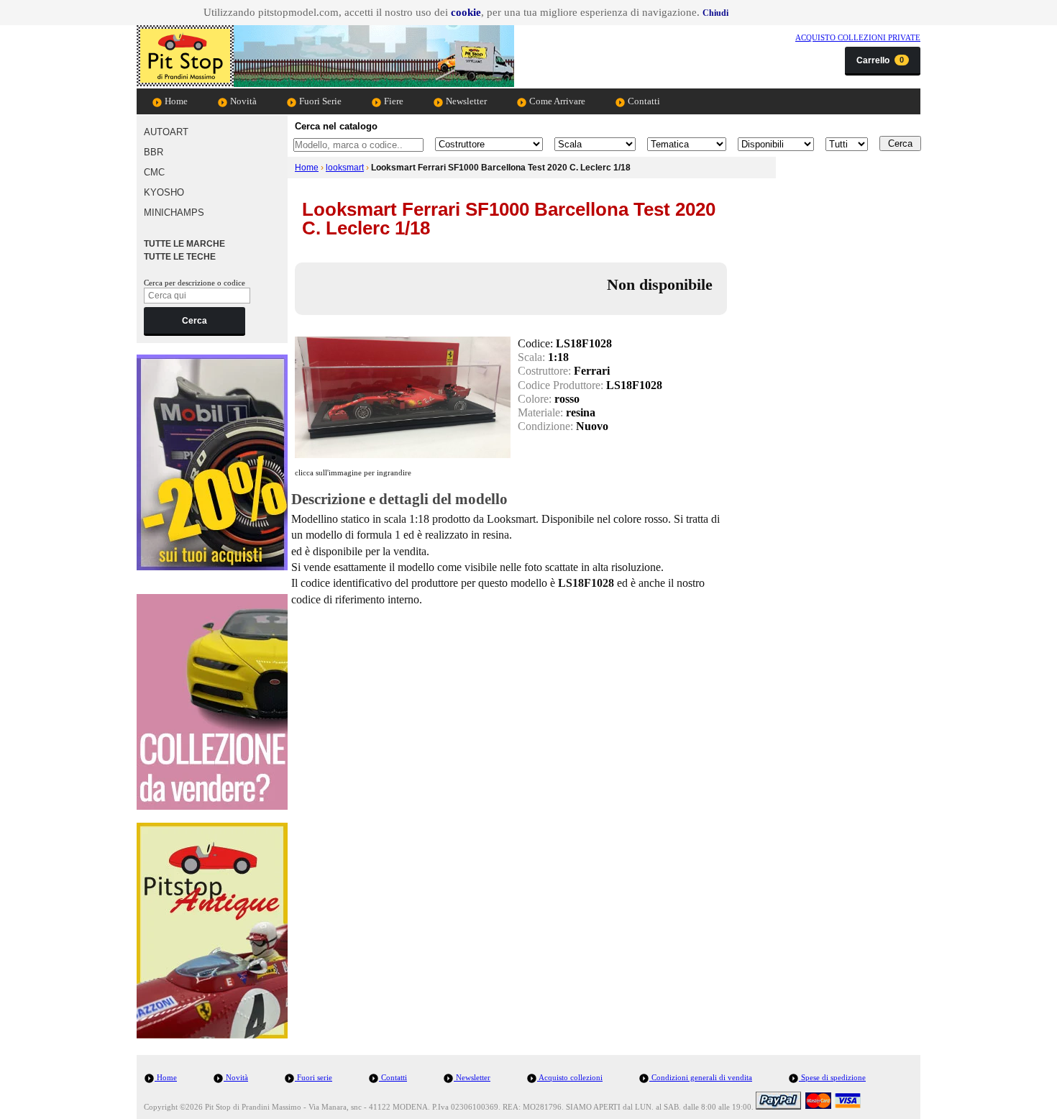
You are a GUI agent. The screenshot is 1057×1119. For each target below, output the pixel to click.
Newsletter (465, 101)
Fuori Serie (319, 101)
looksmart (345, 168)
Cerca (194, 321)
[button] (715, 13)
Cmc (154, 172)
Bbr (153, 152)
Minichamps (174, 212)
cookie (466, 12)
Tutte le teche (180, 257)
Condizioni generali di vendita (700, 1077)
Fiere (392, 101)
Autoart (166, 132)
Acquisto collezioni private (857, 37)
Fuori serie (313, 1077)
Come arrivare (556, 101)
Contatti (643, 101)
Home (175, 101)
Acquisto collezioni (570, 1077)
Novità (242, 101)
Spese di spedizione (832, 1077)
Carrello (880, 60)
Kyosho (164, 192)
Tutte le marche (184, 244)
